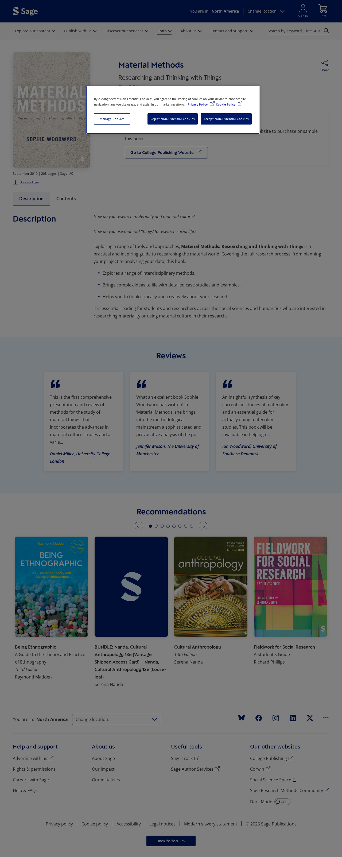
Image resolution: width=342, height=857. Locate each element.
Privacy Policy (198, 104)
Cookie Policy (226, 104)
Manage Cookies (112, 119)
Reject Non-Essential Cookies (172, 119)
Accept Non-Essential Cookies (226, 119)
